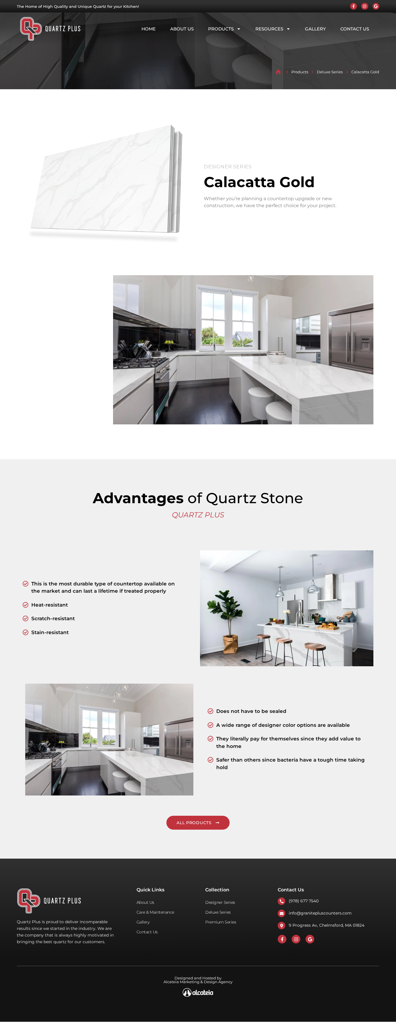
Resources (269, 29)
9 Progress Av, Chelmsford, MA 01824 (326, 925)
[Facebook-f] (353, 6)
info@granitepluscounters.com (320, 913)
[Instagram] (364, 6)
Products (221, 29)
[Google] (376, 6)
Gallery (315, 29)
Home (148, 29)
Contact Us (354, 29)
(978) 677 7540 (304, 901)
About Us (182, 29)
